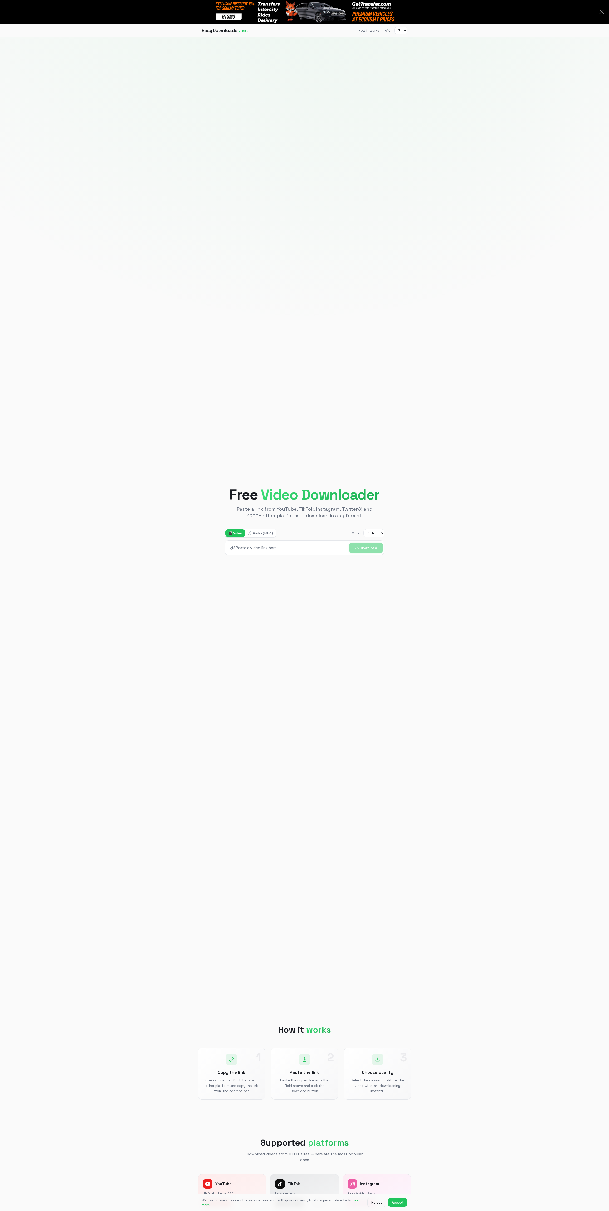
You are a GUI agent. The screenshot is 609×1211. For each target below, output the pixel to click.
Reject (376, 1202)
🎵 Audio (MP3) (260, 533)
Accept (397, 1202)
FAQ (388, 30)
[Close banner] (601, 11)
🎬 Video (235, 533)
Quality (357, 533)
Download (369, 548)
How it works (369, 30)
